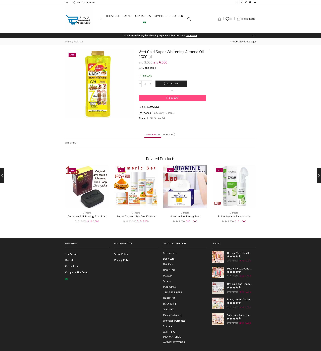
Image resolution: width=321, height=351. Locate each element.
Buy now (173, 98)
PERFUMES (169, 286)
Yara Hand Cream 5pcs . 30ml (239, 315)
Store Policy (121, 253)
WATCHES (169, 331)
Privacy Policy (122, 260)
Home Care (169, 269)
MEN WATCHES (172, 336)
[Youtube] (250, 2)
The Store (112, 16)
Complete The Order (168, 16)
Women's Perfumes (174, 320)
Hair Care (168, 264)
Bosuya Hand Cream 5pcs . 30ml (239, 284)
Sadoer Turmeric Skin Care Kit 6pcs (135, 217)
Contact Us (143, 16)
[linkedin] (159, 118)
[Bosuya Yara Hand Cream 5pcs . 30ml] (218, 257)
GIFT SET (168, 309)
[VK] (151, 118)
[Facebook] (237, 2)
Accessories (170, 253)
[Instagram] (246, 2)
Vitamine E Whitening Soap (185, 217)
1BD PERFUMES (172, 292)
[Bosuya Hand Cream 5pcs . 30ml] (218, 288)
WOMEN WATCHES (174, 342)
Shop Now (191, 35)
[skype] (163, 118)
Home (68, 41)
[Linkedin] (255, 2)
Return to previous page (244, 41)
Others (167, 281)
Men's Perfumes (172, 314)
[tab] (152, 134)
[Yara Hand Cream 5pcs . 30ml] (218, 319)
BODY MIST (169, 303)
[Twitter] (241, 2)
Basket (128, 16)
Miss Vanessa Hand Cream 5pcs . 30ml (239, 268)
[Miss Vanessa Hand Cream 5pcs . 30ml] (218, 272)
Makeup (167, 275)
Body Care (158, 112)
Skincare (78, 41)
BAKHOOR (169, 298)
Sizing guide (149, 67)
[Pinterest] (155, 118)
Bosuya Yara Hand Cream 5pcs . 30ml (239, 253)
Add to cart (173, 84)
